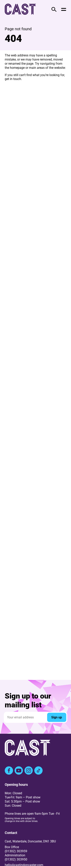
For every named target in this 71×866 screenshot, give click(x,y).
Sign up (56, 717)
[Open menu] (63, 9)
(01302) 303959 (16, 851)
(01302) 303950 (16, 859)
